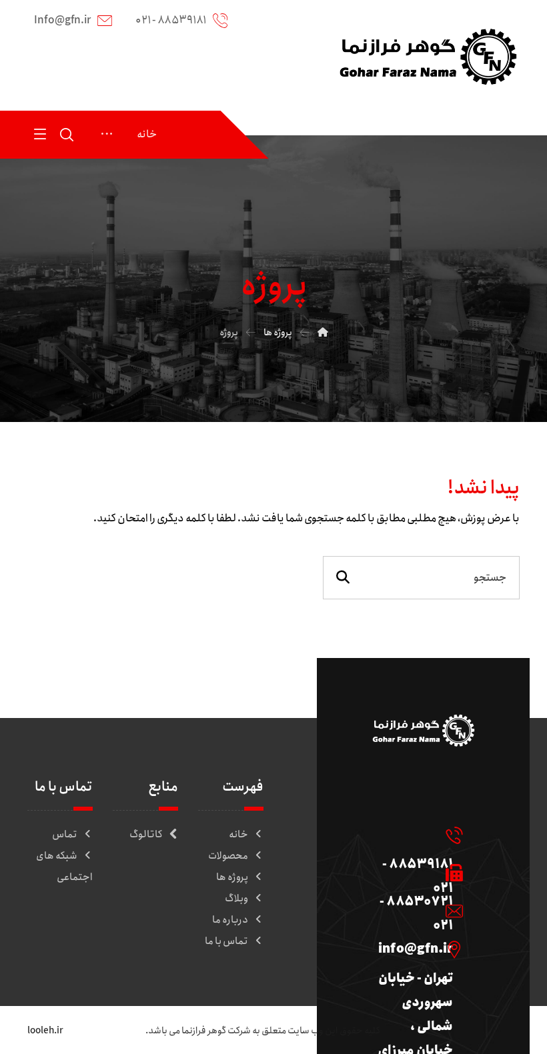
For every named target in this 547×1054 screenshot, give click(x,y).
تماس (64, 835)
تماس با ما (226, 941)
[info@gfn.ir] (415, 910)
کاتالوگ (146, 835)
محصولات (228, 856)
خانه (238, 835)
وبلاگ (236, 899)
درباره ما (230, 920)
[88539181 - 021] (415, 834)
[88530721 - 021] (415, 872)
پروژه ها (232, 877)
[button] (40, 133)
